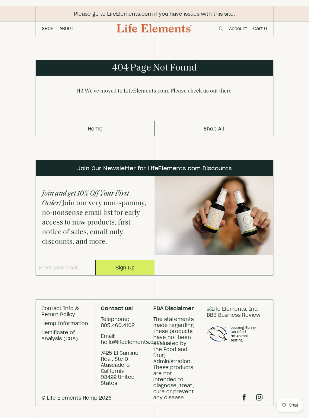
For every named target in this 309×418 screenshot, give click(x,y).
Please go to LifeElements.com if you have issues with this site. (154, 14)
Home (95, 129)
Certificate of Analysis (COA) (59, 335)
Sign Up (125, 268)
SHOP (47, 28)
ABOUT (66, 28)
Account (238, 28)
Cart (260, 28)
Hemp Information (64, 323)
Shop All (214, 129)
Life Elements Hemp (72, 398)
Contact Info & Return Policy (60, 311)
